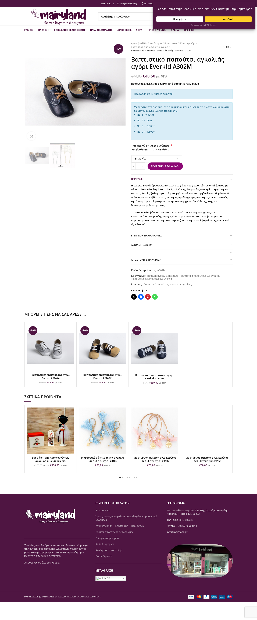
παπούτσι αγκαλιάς (181, 284)
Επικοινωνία (102, 510)
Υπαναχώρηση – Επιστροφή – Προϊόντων (119, 525)
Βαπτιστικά (171, 43)
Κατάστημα (156, 43)
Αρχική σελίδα (139, 43)
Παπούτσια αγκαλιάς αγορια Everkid (151, 278)
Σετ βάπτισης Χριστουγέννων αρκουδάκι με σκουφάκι (50, 459)
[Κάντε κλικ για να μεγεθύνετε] (31, 136)
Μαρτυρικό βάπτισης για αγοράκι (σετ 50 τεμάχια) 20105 (102, 459)
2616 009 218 (107, 3)
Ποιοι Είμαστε (103, 556)
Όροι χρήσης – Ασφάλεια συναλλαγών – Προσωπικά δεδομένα (126, 518)
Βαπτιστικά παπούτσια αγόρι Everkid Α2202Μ (154, 376)
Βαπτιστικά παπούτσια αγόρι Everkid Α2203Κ (102, 376)
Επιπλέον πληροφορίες (146, 235)
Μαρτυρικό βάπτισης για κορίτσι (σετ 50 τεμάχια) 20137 (155, 459)
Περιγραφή (137, 179)
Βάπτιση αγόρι (187, 43)
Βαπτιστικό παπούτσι (156, 284)
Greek (106, 578)
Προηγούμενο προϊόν (224, 47)
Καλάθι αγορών (104, 544)
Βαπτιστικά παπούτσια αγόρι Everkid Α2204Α (50, 376)
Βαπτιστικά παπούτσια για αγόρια (149, 46)
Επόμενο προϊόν (231, 47)
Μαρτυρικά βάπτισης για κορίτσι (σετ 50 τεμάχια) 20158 (206, 459)
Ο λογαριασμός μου (107, 538)
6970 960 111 (150, 3)
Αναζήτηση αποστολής (108, 550)
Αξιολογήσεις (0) (141, 244)
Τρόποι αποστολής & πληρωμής (114, 532)
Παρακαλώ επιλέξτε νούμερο (151, 145)
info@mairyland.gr (129, 3)
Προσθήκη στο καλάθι (165, 166)
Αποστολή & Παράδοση (146, 259)
